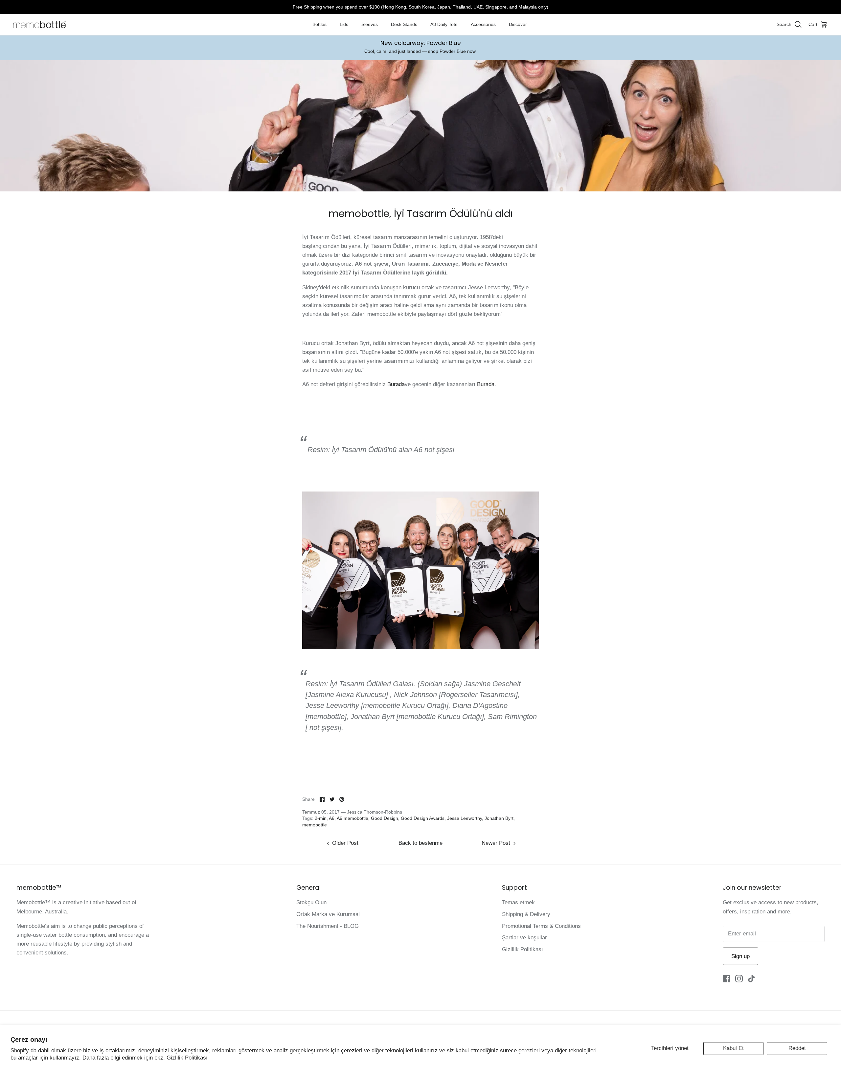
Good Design (384, 818)
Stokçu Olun (311, 902)
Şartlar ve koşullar (524, 937)
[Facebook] (726, 978)
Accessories (483, 24)
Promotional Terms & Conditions (541, 926)
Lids (344, 24)
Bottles (319, 24)
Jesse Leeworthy (464, 818)
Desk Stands (404, 24)
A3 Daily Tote (444, 24)
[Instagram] (739, 978)
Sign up (740, 956)
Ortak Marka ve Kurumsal (328, 914)
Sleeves (369, 24)
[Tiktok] (751, 978)
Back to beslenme (420, 843)
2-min (321, 818)
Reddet (797, 1048)
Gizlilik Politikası (187, 1058)
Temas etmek (518, 902)
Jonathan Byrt (499, 818)
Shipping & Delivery (526, 914)
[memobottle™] (39, 25)
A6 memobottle (352, 818)
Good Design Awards (422, 818)
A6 (331, 818)
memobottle (314, 824)
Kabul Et (733, 1048)
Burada (396, 384)
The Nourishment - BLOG (327, 926)
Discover (518, 24)
